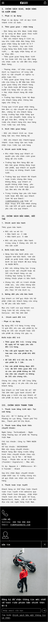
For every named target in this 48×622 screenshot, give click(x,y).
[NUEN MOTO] (24, 3)
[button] (45, 2)
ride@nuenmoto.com (14, 201)
